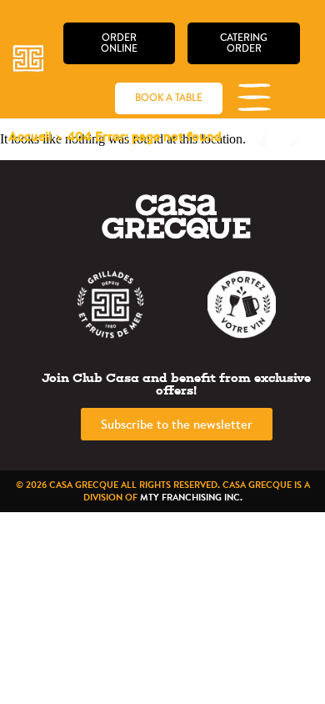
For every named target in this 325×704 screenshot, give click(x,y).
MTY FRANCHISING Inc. (191, 497)
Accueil (30, 136)
